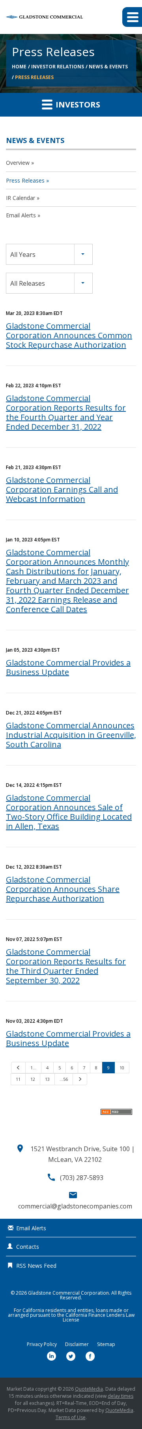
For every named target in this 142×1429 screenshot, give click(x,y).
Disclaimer (77, 1344)
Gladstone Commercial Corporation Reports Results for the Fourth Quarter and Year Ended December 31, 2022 (66, 412)
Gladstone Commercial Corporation (68, 1292)
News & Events (108, 66)
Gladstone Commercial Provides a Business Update (68, 667)
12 (32, 1079)
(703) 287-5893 (81, 1177)
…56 (64, 1079)
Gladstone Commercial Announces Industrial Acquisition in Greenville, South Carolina (71, 735)
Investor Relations (57, 66)
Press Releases (34, 77)
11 (18, 1079)
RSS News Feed (36, 1265)
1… (33, 1068)
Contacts (27, 1246)
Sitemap (106, 1344)
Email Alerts (21, 215)
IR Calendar (20, 198)
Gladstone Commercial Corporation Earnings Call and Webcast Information (62, 489)
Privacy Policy (42, 1344)
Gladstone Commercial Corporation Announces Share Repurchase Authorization (63, 889)
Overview (18, 162)
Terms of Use (71, 1417)
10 (122, 1068)
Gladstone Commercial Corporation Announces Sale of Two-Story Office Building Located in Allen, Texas (69, 811)
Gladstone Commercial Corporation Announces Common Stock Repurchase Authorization (69, 335)
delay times (120, 1396)
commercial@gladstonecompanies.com (75, 1206)
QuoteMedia (89, 1389)
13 (47, 1079)
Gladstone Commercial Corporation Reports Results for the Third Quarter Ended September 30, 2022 (66, 966)
